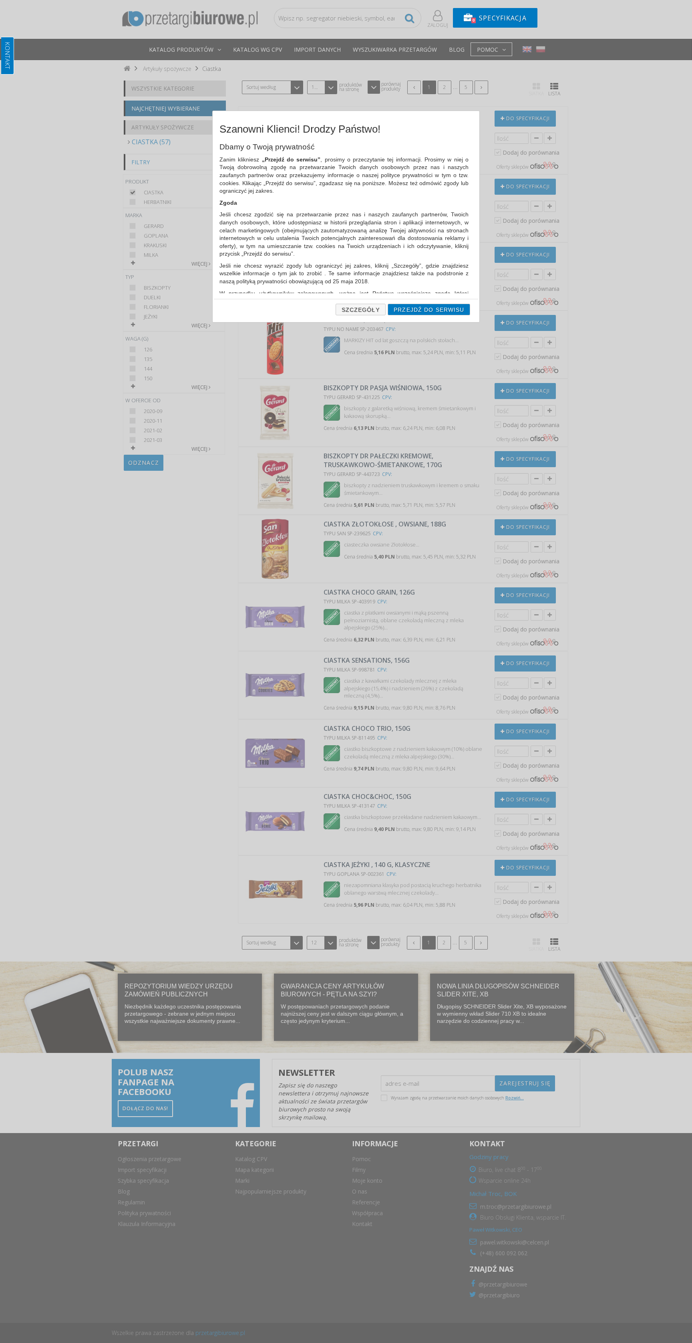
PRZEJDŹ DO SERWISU (429, 310)
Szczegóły (361, 310)
